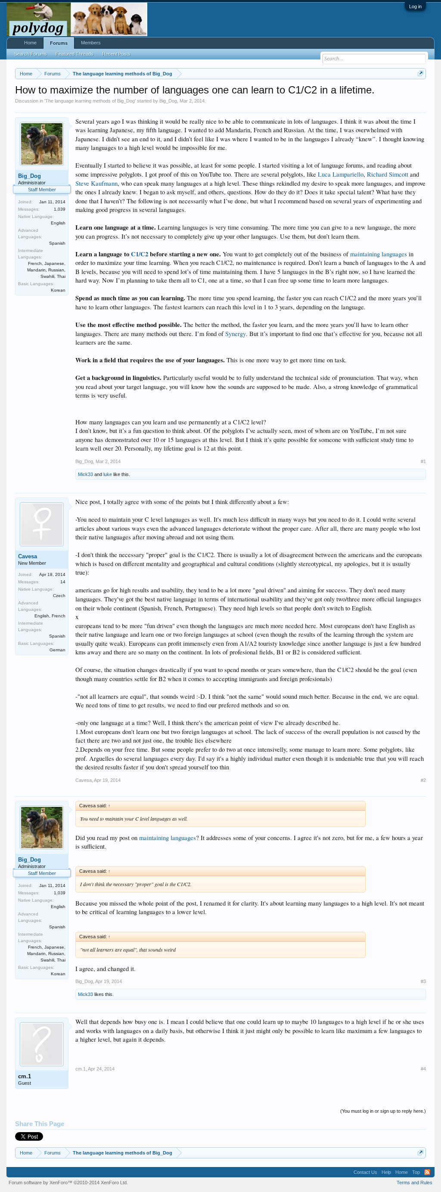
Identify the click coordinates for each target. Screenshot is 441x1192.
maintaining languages (378, 254)
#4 (423, 1068)
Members (91, 42)
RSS (427, 1172)
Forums (59, 43)
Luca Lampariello (340, 174)
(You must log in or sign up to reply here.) (383, 1111)
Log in (415, 6)
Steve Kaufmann (96, 183)
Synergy (235, 334)
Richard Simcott (387, 174)
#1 (423, 461)
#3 (423, 981)
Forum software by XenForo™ (68, 1182)
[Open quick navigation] (420, 73)
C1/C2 (139, 253)
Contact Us (365, 1172)
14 (62, 581)
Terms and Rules (414, 1182)
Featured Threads (74, 53)
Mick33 (85, 474)
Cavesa (27, 556)
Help (386, 1172)
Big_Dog (168, 100)
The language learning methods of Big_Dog (90, 100)
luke (107, 474)
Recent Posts (116, 53)
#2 (423, 780)
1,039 (59, 209)
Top (416, 1172)
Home (30, 42)
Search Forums (30, 53)
